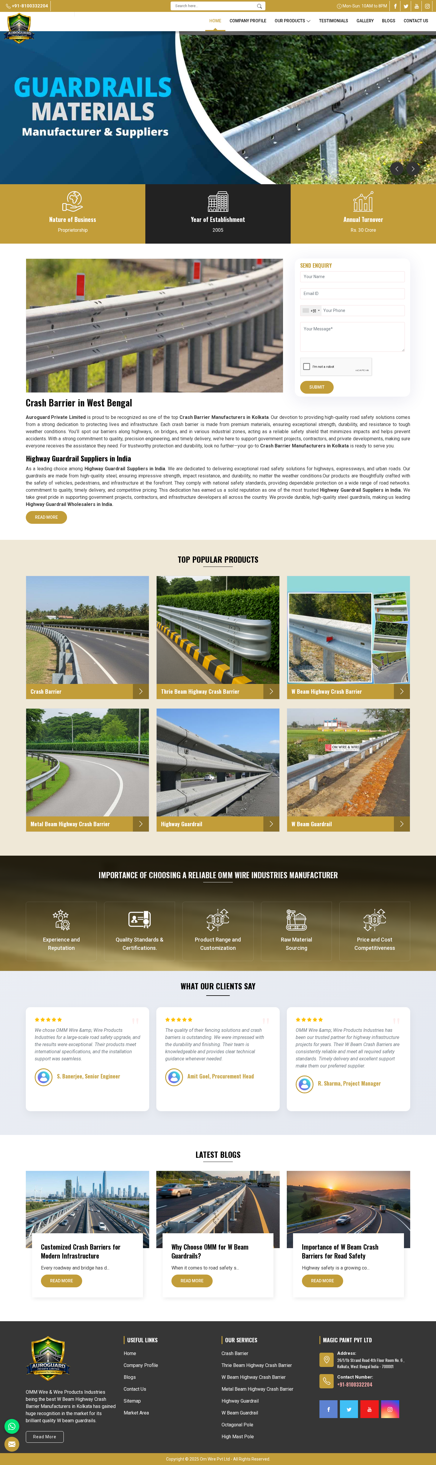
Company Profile (248, 20)
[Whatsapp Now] (11, 1426)
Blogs (130, 1377)
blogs (388, 20)
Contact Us (416, 20)
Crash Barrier (235, 1353)
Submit (316, 387)
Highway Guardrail (240, 1401)
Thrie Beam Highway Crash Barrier (257, 1365)
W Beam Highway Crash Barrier (254, 1377)
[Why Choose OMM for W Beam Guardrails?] (218, 1209)
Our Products (290, 20)
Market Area (136, 1413)
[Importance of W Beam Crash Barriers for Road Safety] (348, 1209)
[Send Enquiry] (11, 1444)
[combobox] (311, 310)
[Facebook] (395, 6)
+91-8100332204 (29, 6)
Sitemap (132, 1401)
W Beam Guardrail (240, 1413)
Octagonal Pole (237, 1425)
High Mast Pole (238, 1436)
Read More (46, 517)
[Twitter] (406, 6)
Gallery (365, 20)
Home (215, 20)
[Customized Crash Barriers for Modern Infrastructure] (87, 1209)
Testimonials (333, 20)
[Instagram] (427, 6)
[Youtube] (416, 6)
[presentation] (396, 169)
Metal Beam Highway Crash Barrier (257, 1389)
